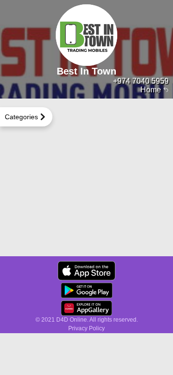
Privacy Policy (86, 328)
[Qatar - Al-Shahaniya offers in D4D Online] (86, 270)
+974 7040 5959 (141, 81)
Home (151, 90)
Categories (21, 117)
